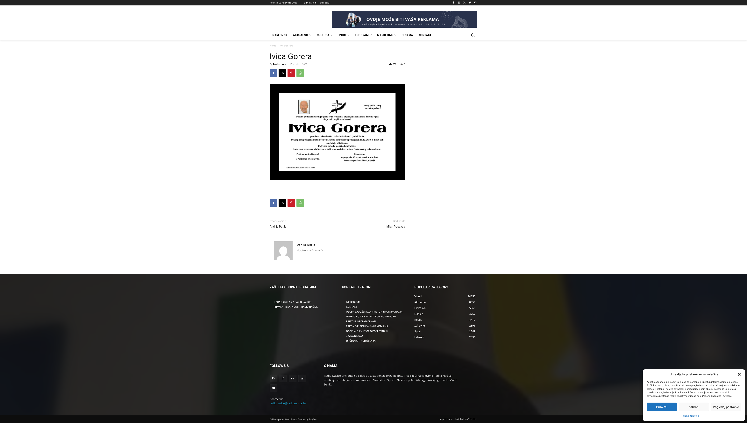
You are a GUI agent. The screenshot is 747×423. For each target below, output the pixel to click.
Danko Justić (280, 64)
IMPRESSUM (353, 301)
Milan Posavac (396, 226)
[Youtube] (475, 3)
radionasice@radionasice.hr (288, 403)
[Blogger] (273, 378)
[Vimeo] (469, 3)
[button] (739, 374)
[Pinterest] (291, 73)
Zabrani (693, 407)
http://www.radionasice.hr (310, 250)
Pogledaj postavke (726, 407)
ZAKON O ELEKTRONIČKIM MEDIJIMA (367, 326)
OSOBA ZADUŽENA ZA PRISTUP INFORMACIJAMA (374, 311)
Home (273, 45)
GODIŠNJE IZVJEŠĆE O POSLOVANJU (367, 331)
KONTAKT (351, 306)
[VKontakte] (273, 388)
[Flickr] (292, 378)
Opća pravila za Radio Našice (292, 301)
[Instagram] (459, 3)
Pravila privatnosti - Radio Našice (296, 306)
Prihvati (661, 407)
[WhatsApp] (300, 73)
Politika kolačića (690, 415)
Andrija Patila (278, 226)
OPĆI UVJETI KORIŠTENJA (360, 340)
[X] (464, 3)
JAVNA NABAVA (354, 336)
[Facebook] (453, 3)
